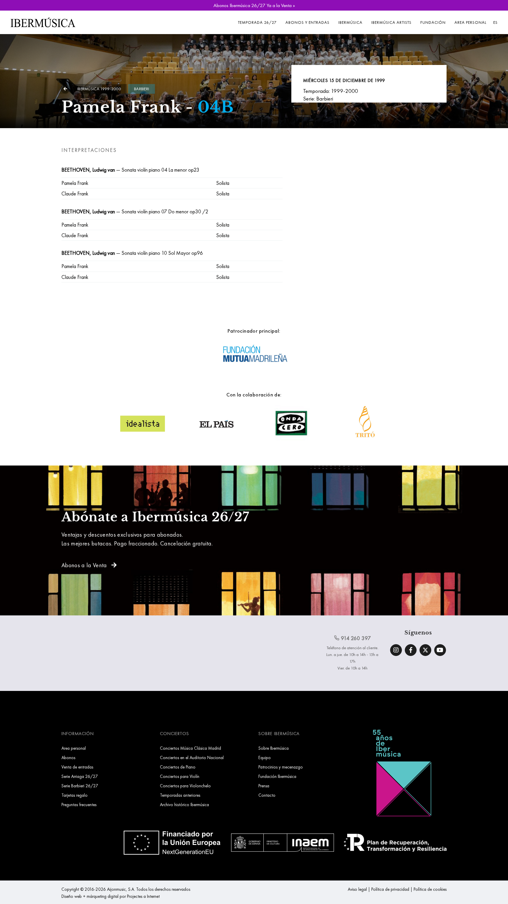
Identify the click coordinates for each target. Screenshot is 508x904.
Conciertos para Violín (179, 776)
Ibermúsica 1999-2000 (99, 88)
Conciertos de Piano (177, 767)
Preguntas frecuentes (78, 804)
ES (495, 22)
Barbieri (141, 88)
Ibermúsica (350, 22)
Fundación (433, 22)
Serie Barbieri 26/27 (79, 786)
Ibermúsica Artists (391, 22)
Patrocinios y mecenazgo (280, 767)
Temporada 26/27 (257, 22)
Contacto (266, 795)
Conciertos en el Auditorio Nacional (192, 757)
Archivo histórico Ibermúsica (184, 804)
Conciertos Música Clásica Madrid (190, 748)
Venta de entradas (77, 767)
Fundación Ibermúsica (277, 776)
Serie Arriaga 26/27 (79, 776)
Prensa (263, 786)
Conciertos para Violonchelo (185, 786)
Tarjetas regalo (74, 795)
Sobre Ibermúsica (273, 748)
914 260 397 (355, 638)
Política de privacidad (390, 889)
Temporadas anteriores (180, 795)
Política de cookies (430, 889)
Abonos (68, 757)
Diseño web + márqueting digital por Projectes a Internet (110, 896)
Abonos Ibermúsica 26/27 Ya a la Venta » (254, 5)
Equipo (264, 757)
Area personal (470, 22)
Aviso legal (357, 889)
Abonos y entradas (307, 22)
